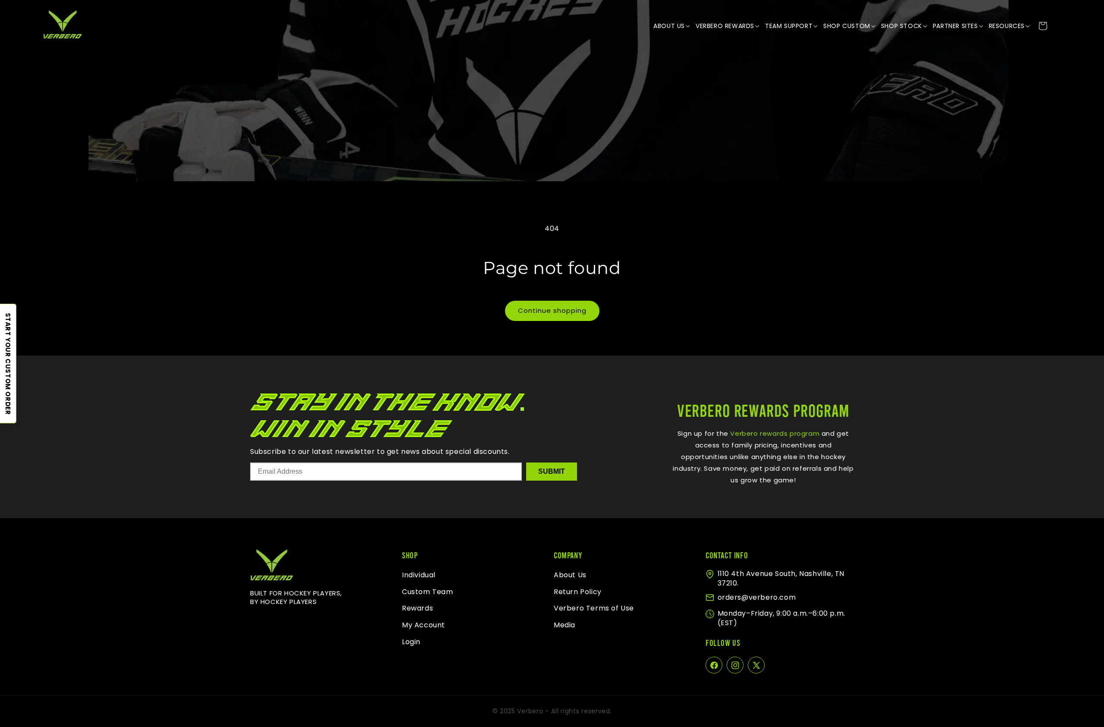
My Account (423, 625)
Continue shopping (552, 310)
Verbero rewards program (773, 433)
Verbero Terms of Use (594, 609)
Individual (419, 575)
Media (564, 625)
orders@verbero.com (757, 597)
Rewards (417, 609)
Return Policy (578, 592)
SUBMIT (551, 471)
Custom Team (427, 592)
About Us (570, 575)
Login (411, 642)
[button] (672, 26)
